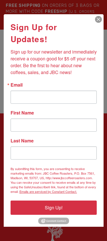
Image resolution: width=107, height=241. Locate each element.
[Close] (98, 19)
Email (17, 85)
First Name (22, 113)
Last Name (22, 140)
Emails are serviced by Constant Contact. (48, 191)
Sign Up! (53, 207)
